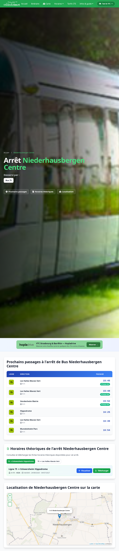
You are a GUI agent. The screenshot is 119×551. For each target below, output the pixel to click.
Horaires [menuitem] (58, 3)
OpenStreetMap (100, 544)
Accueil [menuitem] (24, 3)
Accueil (6, 152)
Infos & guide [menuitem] (86, 3)
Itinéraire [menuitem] (35, 3)
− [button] (10, 499)
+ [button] (10, 495)
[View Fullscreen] (10, 504)
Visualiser (85, 470)
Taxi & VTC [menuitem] (106, 4)
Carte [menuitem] (48, 3)
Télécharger (103, 470)
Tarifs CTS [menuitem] (71, 3)
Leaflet (91, 544)
